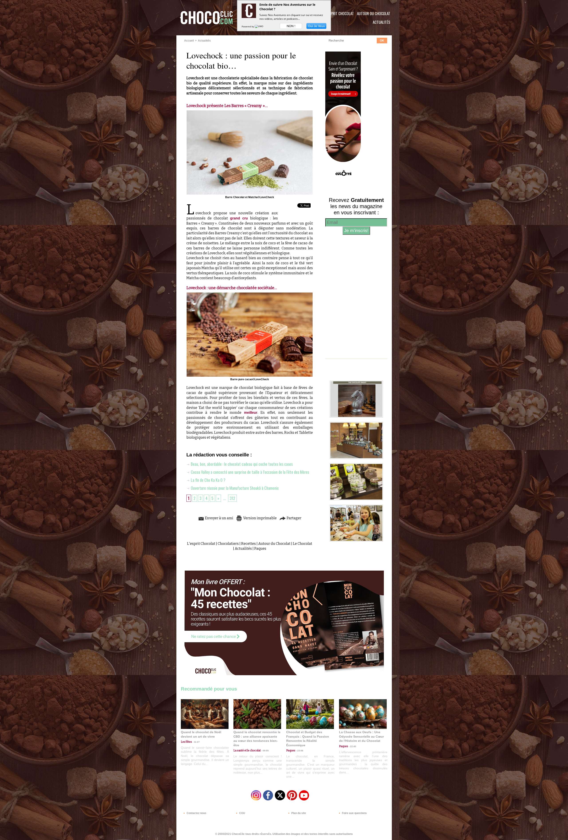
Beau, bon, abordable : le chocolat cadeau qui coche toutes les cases (241, 464)
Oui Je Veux (316, 26)
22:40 (352, 746)
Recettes (248, 543)
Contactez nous (196, 813)
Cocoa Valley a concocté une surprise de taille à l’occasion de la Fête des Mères (249, 472)
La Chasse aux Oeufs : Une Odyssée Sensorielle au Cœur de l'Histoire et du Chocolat (361, 736)
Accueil (189, 40)
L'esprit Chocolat (339, 13)
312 (232, 498)
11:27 (196, 742)
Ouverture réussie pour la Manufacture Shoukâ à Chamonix (234, 488)
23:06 (299, 750)
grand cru (239, 218)
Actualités (381, 22)
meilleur (250, 412)
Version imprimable (260, 518)
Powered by (248, 26)
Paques (260, 548)
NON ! (291, 26)
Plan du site (298, 813)
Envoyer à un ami (218, 518)
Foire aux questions (354, 813)
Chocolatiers (228, 543)
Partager (293, 518)
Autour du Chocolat (373, 13)
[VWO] (259, 26)
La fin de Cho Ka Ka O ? (207, 480)
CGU (242, 813)
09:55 (265, 750)
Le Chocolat (302, 543)
